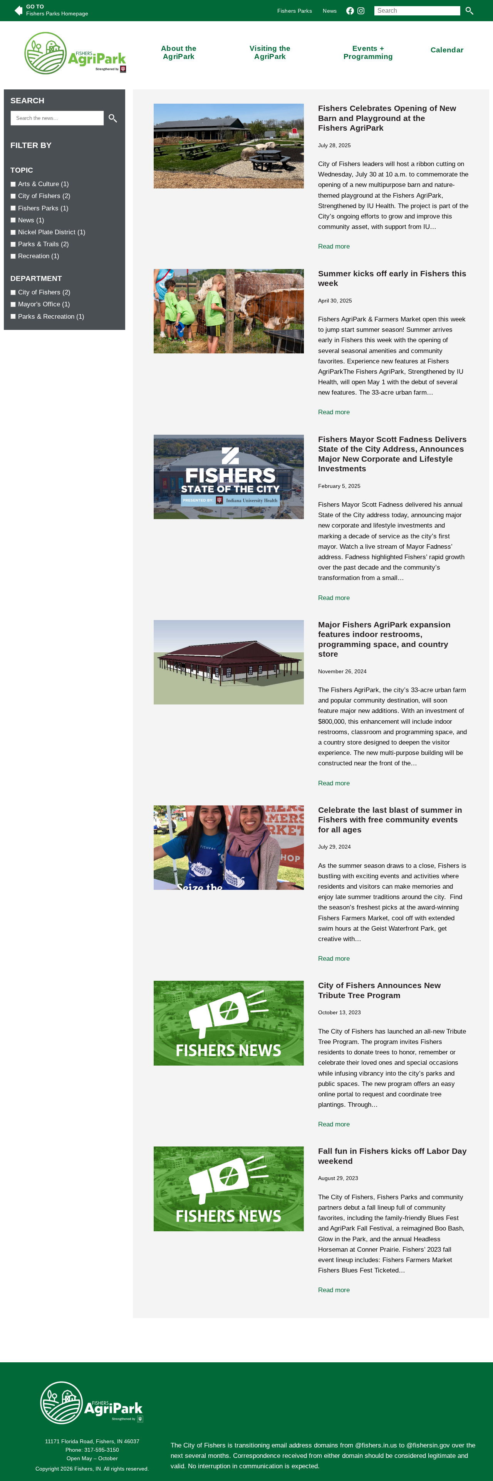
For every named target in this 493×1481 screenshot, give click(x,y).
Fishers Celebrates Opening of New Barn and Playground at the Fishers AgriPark (387, 118)
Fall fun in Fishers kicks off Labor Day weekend (392, 1156)
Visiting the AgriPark (270, 52)
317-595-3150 (101, 1450)
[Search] (469, 11)
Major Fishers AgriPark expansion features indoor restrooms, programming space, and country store (384, 639)
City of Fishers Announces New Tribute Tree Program (379, 990)
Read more (358, 247)
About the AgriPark (179, 52)
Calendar (447, 50)
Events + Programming (368, 52)
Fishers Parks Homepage (57, 13)
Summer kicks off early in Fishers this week (392, 278)
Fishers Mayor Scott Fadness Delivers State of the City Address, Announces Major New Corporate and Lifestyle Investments (392, 454)
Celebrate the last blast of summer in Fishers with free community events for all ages (390, 819)
